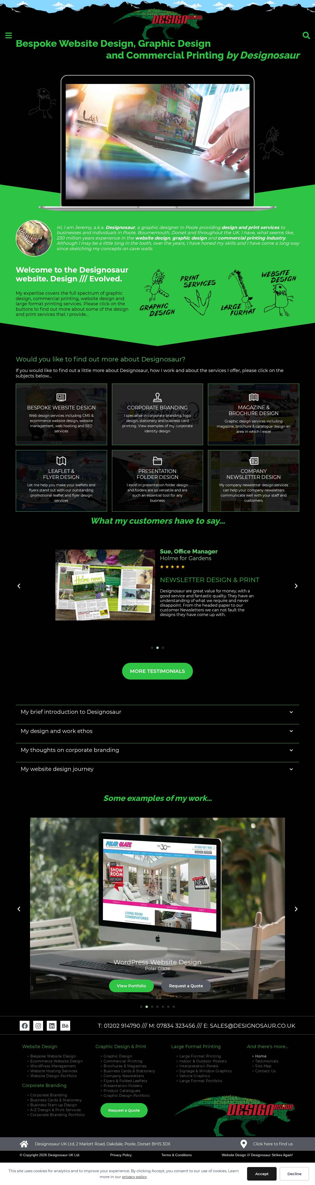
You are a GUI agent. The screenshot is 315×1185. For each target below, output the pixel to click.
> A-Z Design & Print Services (54, 1110)
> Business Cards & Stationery (54, 1100)
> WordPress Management (51, 1066)
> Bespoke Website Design (51, 1056)
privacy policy (134, 1176)
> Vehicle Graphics (193, 1076)
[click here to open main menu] (8, 35)
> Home (259, 1056)
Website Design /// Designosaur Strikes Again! (257, 1155)
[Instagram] (38, 1026)
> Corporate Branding (47, 1095)
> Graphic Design (116, 1056)
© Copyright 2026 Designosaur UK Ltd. (50, 1155)
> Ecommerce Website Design (55, 1061)
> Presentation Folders (121, 1086)
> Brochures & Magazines (123, 1066)
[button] (19, 586)
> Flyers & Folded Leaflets (123, 1081)
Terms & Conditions (176, 1155)
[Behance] (65, 1026)
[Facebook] (25, 1026)
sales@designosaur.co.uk (252, 1025)
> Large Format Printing (198, 1056)
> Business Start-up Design (52, 1105)
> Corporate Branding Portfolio (56, 1115)
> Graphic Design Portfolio (125, 1095)
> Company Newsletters (122, 1076)
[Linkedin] (52, 1026)
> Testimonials (265, 1061)
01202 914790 (122, 1025)
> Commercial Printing (121, 1061)
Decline (294, 1173)
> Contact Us (264, 1071)
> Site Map (261, 1066)
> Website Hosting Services (52, 1071)
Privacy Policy (121, 1155)
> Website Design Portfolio (52, 1076)
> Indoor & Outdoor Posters (201, 1061)
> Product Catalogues (120, 1090)
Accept (261, 1173)
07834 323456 (176, 1025)
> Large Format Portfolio (199, 1081)
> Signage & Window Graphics (204, 1071)
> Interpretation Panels (197, 1066)
